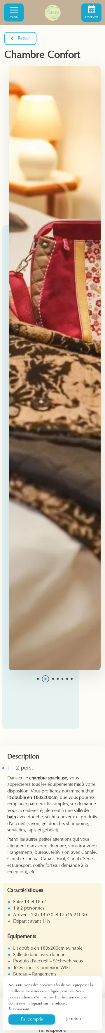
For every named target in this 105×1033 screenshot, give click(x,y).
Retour (24, 38)
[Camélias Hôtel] (52, 12)
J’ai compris (32, 1019)
